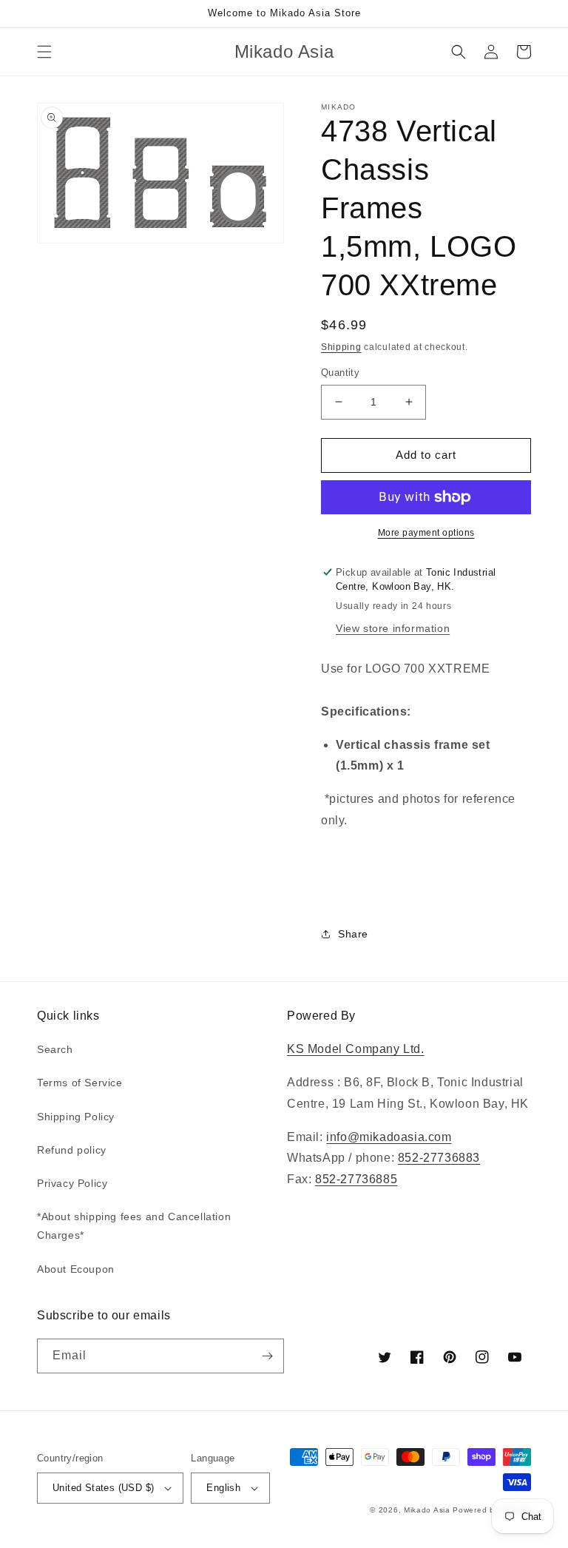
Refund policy (71, 1150)
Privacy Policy (72, 1183)
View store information (393, 628)
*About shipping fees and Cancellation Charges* (134, 1226)
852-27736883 (439, 1157)
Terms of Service (80, 1082)
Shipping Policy (76, 1117)
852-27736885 (356, 1179)
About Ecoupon (76, 1269)
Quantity (340, 372)
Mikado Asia (427, 1510)
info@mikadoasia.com (388, 1137)
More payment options (426, 533)
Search (55, 1049)
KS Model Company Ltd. (356, 1049)
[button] (44, 52)
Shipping (341, 347)
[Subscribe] (267, 1356)
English (223, 1487)
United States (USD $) (103, 1487)
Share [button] (353, 934)
